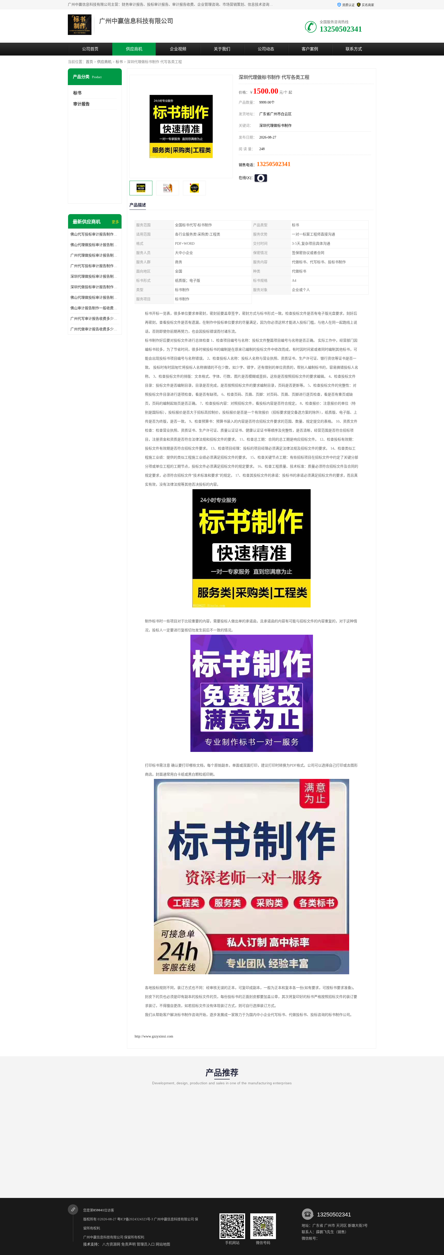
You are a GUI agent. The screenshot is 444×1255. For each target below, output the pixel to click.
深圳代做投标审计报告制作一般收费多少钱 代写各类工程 (94, 287)
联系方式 (354, 49)
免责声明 (128, 1244)
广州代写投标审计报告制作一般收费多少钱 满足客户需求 (94, 266)
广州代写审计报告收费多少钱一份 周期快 (94, 319)
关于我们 (222, 49)
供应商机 (134, 49)
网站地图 (163, 1244)
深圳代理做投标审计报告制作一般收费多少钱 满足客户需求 (94, 276)
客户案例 (310, 49)
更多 (115, 222)
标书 (119, 62)
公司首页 (90, 49)
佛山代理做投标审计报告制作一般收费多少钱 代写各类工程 (94, 245)
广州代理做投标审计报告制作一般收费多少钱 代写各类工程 (94, 255)
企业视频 (178, 49)
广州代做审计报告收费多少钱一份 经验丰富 (94, 329)
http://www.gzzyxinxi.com (154, 1036)
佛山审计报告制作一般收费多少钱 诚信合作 (94, 308)
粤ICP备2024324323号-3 (135, 1219)
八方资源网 (111, 1244)
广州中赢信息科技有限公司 (174, 1219)
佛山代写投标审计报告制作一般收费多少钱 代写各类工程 (94, 234)
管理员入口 (146, 1244)
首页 (89, 62)
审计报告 (81, 104)
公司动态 (266, 49)
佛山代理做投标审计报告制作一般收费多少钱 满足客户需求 (94, 297)
